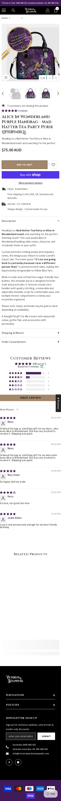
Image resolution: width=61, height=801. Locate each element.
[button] (50, 78)
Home (4, 18)
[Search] (13, 10)
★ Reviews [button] (58, 403)
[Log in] (47, 10)
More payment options (31, 182)
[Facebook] (9, 762)
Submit (46, 736)
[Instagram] (18, 762)
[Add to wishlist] (53, 164)
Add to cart (25, 164)
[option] (30, 3)
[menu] (4, 10)
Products (15, 18)
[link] (30, 645)
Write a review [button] (30, 398)
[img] (8, 418)
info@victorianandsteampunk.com (31, 753)
